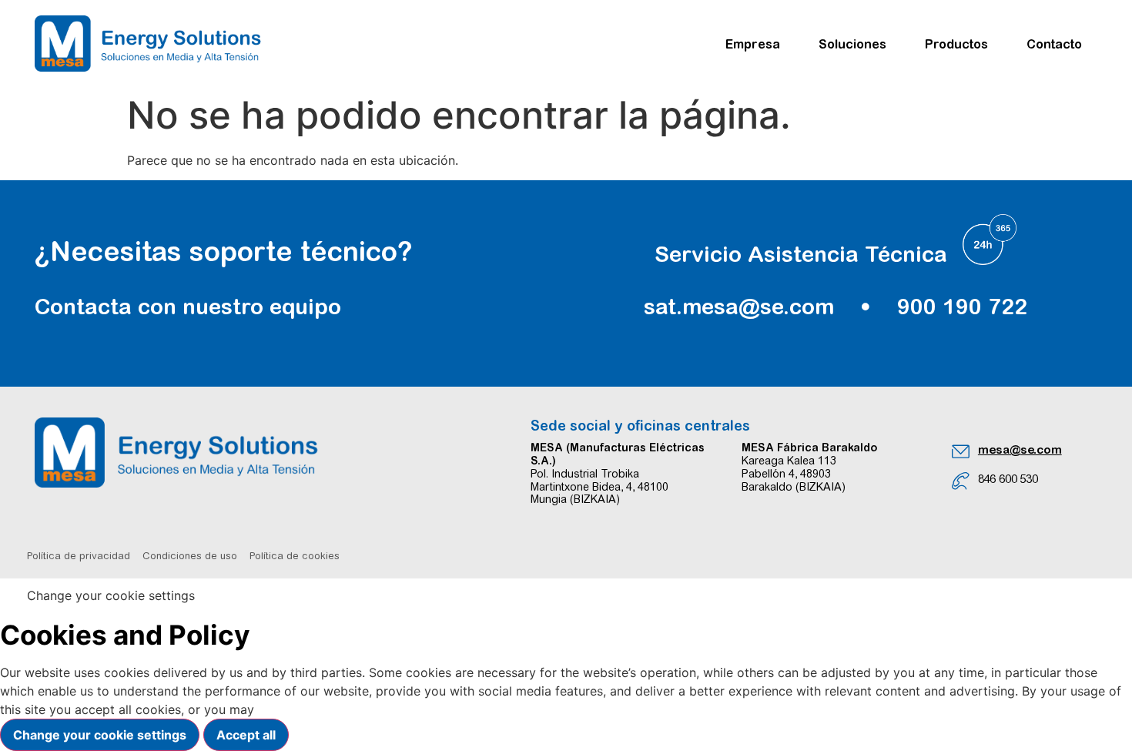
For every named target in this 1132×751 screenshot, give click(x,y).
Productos (956, 44)
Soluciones (852, 44)
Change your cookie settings (99, 735)
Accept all (246, 735)
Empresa (752, 44)
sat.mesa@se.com (739, 306)
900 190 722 (962, 306)
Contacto (1054, 44)
